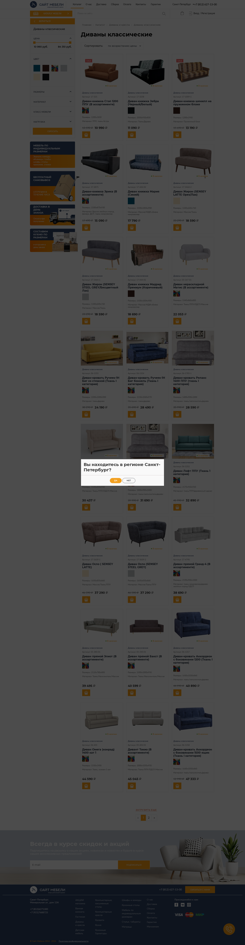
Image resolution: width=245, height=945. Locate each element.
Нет (129, 480)
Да (115, 480)
